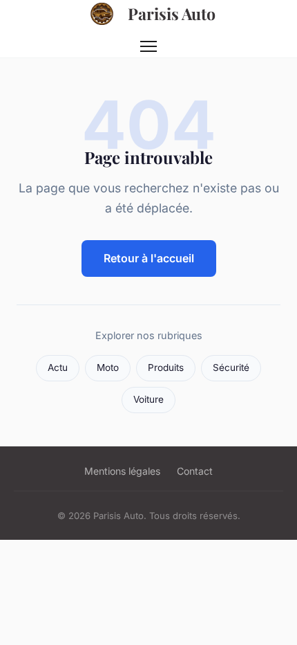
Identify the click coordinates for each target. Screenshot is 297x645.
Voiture (148, 399)
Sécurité (231, 367)
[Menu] (148, 46)
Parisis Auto (171, 13)
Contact (195, 471)
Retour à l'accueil (149, 258)
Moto (108, 367)
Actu (58, 367)
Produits (166, 367)
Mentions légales (122, 471)
